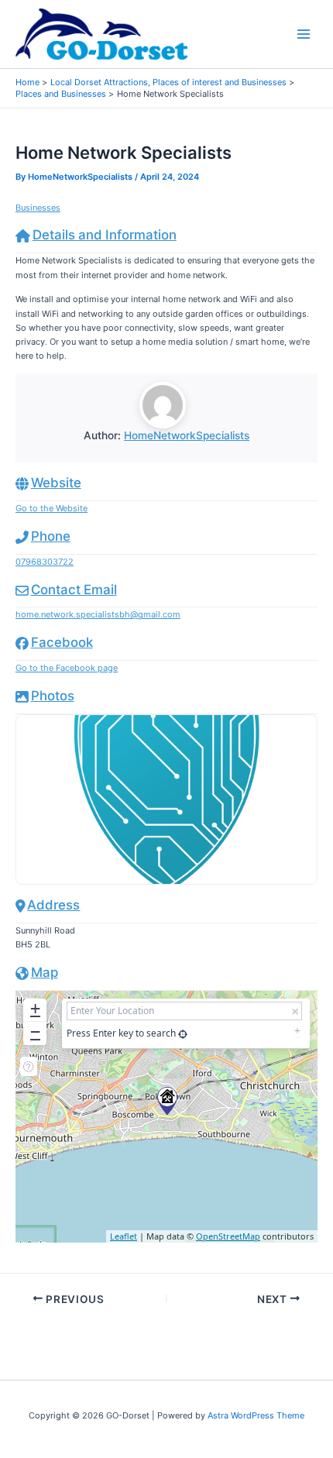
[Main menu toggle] (304, 34)
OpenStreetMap (228, 1236)
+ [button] (35, 1008)
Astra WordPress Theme (256, 1415)
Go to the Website (51, 508)
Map (44, 972)
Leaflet (123, 1236)
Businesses (37, 207)
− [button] (35, 1031)
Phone (50, 536)
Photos (52, 695)
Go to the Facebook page (66, 667)
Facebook (62, 642)
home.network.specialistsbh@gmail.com (97, 614)
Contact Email (74, 589)
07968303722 (44, 561)
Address (53, 905)
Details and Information (105, 234)
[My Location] (182, 1033)
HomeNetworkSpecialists (186, 435)
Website (56, 482)
